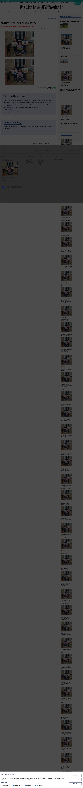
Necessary (5, 785)
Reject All (75, 783)
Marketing (39, 785)
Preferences (17, 785)
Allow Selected (75, 779)
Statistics (28, 785)
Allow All (75, 775)
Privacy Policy (5, 782)
